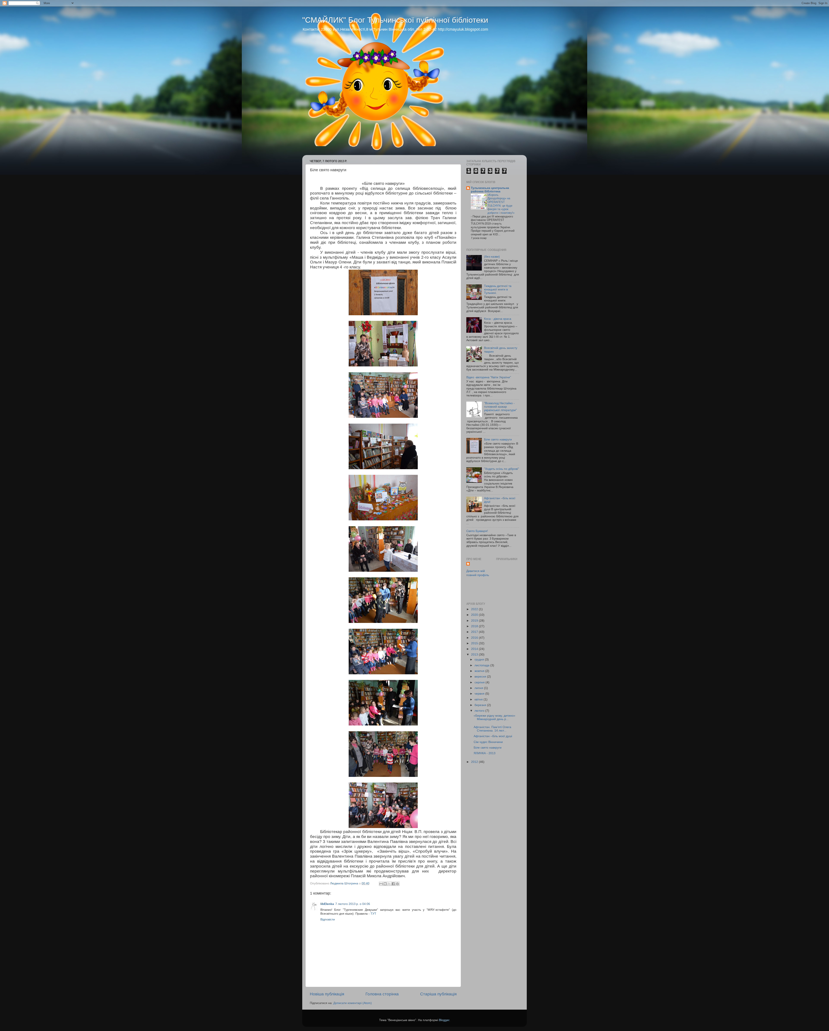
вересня (481, 676)
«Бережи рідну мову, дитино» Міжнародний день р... (494, 717)
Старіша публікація (438, 994)
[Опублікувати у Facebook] (393, 884)
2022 (475, 609)
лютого (480, 710)
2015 (475, 643)
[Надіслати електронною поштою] (381, 884)
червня (480, 693)
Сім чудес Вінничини (488, 742)
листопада (482, 665)
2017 (475, 631)
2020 (475, 614)
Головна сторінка (382, 994)
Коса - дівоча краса (497, 318)
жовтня (480, 671)
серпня (480, 682)
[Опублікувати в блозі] (385, 884)
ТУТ (373, 913)
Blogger (444, 1020)
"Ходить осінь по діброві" (501, 468)
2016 (475, 637)
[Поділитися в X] (389, 884)
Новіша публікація (327, 994)
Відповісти (327, 919)
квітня (479, 699)
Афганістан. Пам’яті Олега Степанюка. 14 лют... (492, 728)
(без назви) (492, 256)
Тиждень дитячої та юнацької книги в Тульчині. (497, 289)
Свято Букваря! (477, 531)
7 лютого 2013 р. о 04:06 (352, 904)
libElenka (327, 904)
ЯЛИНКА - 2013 (484, 753)
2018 (475, 626)
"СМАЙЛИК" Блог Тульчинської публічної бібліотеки (395, 20)
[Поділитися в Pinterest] (397, 884)
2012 (475, 761)
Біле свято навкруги (498, 439)
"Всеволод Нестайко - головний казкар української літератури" (500, 407)
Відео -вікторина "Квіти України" (488, 377)
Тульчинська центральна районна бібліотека (490, 189)
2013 (475, 654)
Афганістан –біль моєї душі (493, 736)
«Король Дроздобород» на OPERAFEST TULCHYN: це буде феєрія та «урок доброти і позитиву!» (500, 203)
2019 (475, 620)
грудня (480, 659)
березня (481, 705)
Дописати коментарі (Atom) (352, 1003)
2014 (475, 649)
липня (479, 688)
